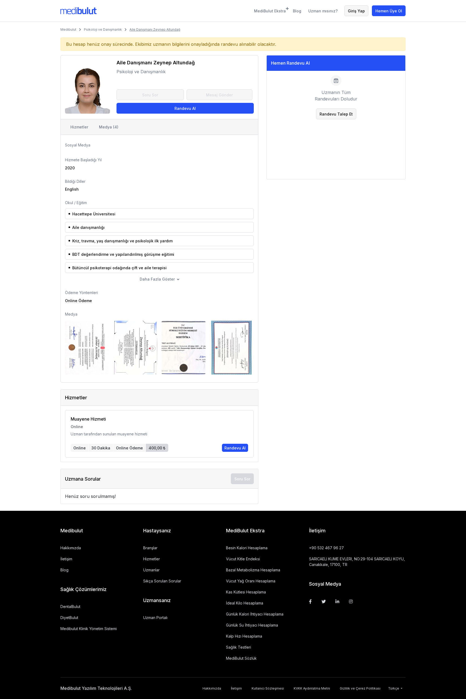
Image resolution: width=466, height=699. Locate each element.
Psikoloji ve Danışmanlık (103, 29)
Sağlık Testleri (238, 647)
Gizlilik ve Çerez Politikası (360, 688)
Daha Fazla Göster (157, 279)
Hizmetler (79, 127)
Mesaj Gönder (219, 95)
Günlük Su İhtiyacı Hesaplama (252, 625)
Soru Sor (150, 95)
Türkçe (394, 688)
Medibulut (68, 29)
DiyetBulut (69, 617)
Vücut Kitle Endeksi (243, 559)
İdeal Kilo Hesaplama (244, 603)
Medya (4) (108, 127)
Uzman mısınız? (323, 11)
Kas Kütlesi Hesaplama (246, 592)
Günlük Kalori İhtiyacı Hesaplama (254, 614)
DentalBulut (70, 606)
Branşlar (150, 548)
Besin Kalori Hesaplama (247, 548)
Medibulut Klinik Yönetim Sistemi (88, 628)
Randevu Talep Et (336, 114)
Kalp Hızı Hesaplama (244, 636)
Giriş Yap (356, 11)
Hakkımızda (70, 548)
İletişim (66, 559)
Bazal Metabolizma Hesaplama (253, 570)
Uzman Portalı (155, 617)
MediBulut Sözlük (241, 658)
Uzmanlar (151, 570)
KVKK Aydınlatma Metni (312, 688)
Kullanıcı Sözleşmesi (268, 688)
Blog (297, 11)
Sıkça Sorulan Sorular (162, 581)
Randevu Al (185, 108)
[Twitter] (323, 601)
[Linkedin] (337, 601)
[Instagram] (351, 601)
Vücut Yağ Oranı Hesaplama (250, 581)
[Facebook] (310, 601)
